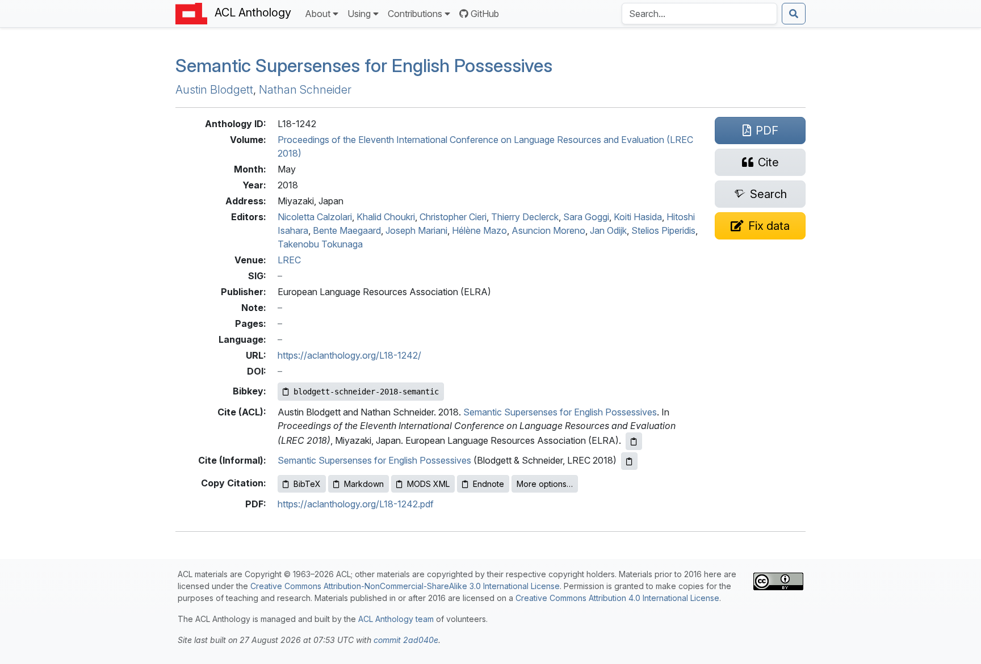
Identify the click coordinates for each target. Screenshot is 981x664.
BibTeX (307, 484)
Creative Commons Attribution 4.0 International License (617, 598)
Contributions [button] (415, 13)
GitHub (485, 13)
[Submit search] (794, 13)
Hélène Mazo (479, 230)
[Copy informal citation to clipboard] (629, 461)
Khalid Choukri (386, 216)
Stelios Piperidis (663, 230)
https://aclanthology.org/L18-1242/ (349, 355)
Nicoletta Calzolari (315, 216)
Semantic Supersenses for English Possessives (560, 412)
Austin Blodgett (214, 89)
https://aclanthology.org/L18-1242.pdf (356, 504)
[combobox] (699, 13)
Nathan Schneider (305, 89)
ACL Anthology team (396, 619)
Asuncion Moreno (548, 230)
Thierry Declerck (525, 216)
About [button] (317, 13)
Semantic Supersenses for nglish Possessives (363, 65)
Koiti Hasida (638, 216)
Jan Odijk (608, 230)
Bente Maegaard (347, 230)
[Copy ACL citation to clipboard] (634, 441)
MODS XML (428, 484)
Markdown (364, 484)
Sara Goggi (586, 216)
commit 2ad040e (406, 640)
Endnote (488, 484)
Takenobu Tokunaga (320, 244)
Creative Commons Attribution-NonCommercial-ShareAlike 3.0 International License (405, 586)
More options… (545, 484)
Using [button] (359, 13)
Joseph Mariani (416, 230)
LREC (289, 260)
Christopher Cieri (453, 216)
